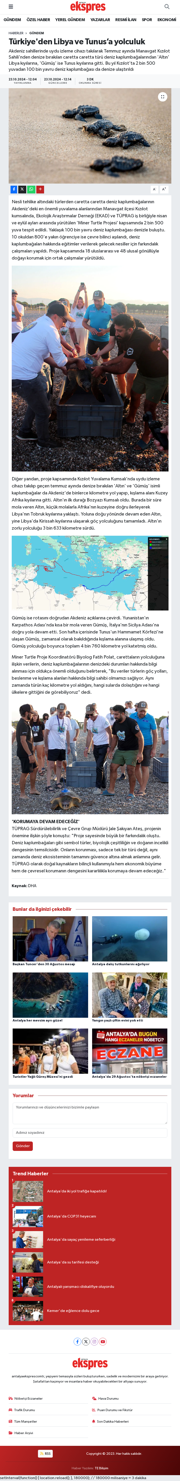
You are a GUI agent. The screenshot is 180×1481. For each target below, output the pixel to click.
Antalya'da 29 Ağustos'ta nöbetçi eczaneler (129, 1076)
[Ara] (166, 7)
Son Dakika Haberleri (113, 1421)
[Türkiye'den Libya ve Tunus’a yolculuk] (90, 136)
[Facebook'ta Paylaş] (14, 189)
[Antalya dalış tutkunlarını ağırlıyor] (130, 939)
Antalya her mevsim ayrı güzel (37, 1020)
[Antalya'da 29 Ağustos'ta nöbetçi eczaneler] (130, 1051)
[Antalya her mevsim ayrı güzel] (50, 995)
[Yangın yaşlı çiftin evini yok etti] (130, 995)
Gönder (23, 1146)
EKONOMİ (167, 20)
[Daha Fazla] (40, 189)
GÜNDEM (12, 20)
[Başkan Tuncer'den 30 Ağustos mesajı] (50, 939)
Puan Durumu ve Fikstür (115, 1410)
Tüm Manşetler (25, 1421)
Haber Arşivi (24, 1433)
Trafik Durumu (24, 1410)
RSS (47, 1453)
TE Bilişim (101, 1468)
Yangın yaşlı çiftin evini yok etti (117, 1020)
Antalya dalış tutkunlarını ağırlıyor (121, 964)
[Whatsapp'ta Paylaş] (31, 189)
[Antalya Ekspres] (87, 7)
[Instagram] (94, 1341)
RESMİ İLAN (125, 20)
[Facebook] (77, 1341)
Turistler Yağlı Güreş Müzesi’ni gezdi (43, 1076)
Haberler (16, 33)
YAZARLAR (100, 20)
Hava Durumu (108, 1398)
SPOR (147, 20)
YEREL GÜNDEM (70, 20)
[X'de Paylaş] (22, 189)
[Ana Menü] (11, 7)
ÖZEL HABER (38, 20)
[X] (86, 1341)
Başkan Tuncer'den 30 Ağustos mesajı (44, 964)
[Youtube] (103, 1341)
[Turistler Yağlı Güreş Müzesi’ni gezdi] (50, 1051)
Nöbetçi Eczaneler (29, 1398)
